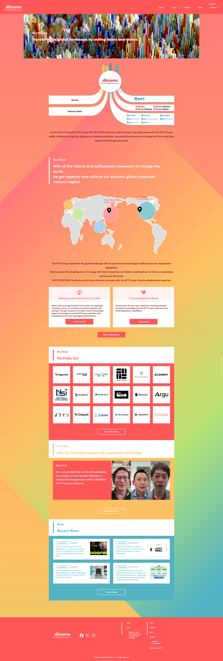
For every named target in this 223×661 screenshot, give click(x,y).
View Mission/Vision (111, 334)
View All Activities (111, 511)
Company (132, 638)
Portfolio (187, 7)
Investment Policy (134, 634)
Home (128, 623)
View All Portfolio (111, 431)
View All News (111, 592)
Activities (213, 7)
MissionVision (134, 632)
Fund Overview (79, 321)
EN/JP (213, 4)
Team (174, 7)
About (161, 7)
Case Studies (143, 321)
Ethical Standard (155, 648)
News (200, 7)
